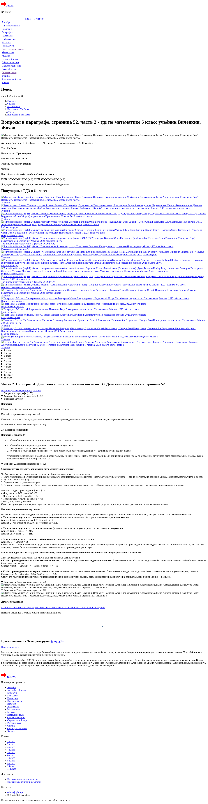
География (7, 32)
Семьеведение (9, 72)
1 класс (7, 350)
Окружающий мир (11, 65)
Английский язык (11, 25)
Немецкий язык (10, 59)
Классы (5, 736)
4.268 (52, 607)
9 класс (7, 372)
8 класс (7, 369)
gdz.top (10, 5)
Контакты (6, 787)
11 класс (8, 377)
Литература (8, 45)
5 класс (7, 361)
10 (42, 19)
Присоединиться (10, 647)
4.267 (46, 607)
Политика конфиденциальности (24, 782)
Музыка (6, 55)
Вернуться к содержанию (19, 390)
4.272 (77, 607)
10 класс (8, 375)
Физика (6, 75)
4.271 (71, 607)
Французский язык (11, 79)
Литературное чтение (13, 49)
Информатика (9, 39)
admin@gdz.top (15, 792)
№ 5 (3, 390)
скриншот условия (13, 398)
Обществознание (10, 62)
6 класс (7, 364)
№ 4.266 (37, 390)
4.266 (40, 607)
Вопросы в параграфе (25, 607)
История (6, 42)
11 (45, 19)
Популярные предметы (13, 682)
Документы (7, 774)
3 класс (7, 355)
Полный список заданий (92, 607)
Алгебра (6, 22)
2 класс (7, 353)
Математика (8, 52)
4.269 (58, 607)
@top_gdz (57, 641)
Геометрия (7, 35)
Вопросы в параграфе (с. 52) (18, 393)
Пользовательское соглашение (23, 779)
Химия (5, 82)
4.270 (65, 607)
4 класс (7, 358)
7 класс (7, 366)
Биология (7, 29)
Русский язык (9, 69)
